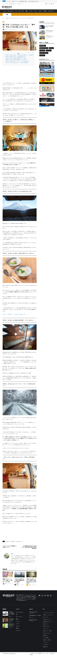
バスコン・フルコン (43, 52)
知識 (7, 18)
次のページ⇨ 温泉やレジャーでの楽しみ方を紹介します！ (14, 314)
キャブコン (42, 50)
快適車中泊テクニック (47, 621)
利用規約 (40, 653)
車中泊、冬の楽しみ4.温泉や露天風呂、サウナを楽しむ (16, 59)
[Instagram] (45, 595)
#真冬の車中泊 (13, 541)
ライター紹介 (32, 653)
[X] (48, 3)
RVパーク (45, 617)
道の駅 (45, 614)
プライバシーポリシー (45, 653)
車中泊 (49, 639)
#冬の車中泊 (7, 541)
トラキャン (42, 55)
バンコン (51, 48)
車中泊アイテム (46, 626)
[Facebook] (46, 3)
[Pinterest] (51, 3)
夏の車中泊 (45, 646)
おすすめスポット (46, 619)
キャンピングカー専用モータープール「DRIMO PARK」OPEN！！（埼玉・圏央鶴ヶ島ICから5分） (23, 1)
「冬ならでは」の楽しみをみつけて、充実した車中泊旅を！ (17, 62)
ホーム (4, 18)
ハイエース (51, 612)
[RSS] (53, 3)
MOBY (30, 584)
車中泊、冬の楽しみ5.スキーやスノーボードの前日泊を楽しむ (17, 61)
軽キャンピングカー (43, 48)
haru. (5, 29)
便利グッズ (45, 623)
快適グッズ (45, 630)
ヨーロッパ (45, 628)
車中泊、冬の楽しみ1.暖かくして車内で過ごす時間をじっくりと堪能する (19, 55)
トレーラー (48, 50)
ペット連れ (45, 644)
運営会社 (31, 654)
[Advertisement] (20, 74)
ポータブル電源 (46, 637)
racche (6, 583)
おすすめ (36, 653)
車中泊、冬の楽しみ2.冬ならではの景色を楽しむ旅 (15, 56)
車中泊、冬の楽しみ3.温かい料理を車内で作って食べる (16, 58)
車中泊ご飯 (45, 635)
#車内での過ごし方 (19, 541)
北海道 (44, 639)
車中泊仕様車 (42, 45)
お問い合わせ (52, 653)
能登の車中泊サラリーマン (18, 584)
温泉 (50, 630)
